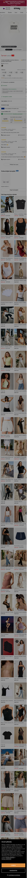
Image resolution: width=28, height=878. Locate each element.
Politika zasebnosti (6, 859)
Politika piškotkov (10, 857)
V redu (13, 865)
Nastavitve (13, 870)
